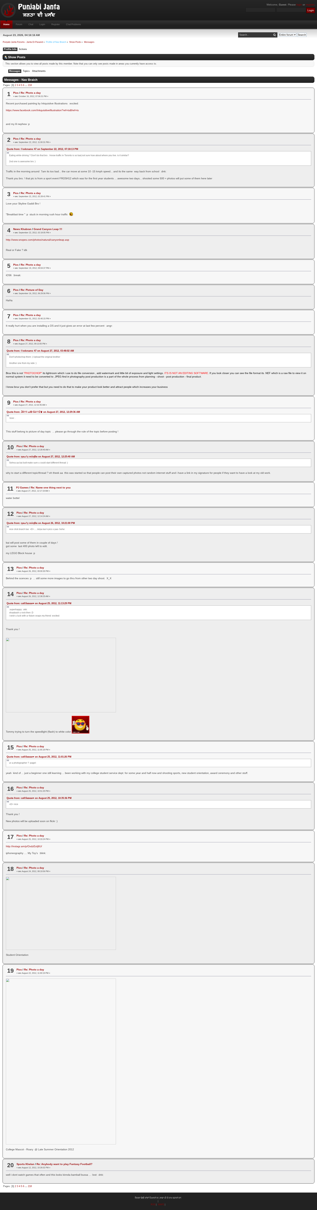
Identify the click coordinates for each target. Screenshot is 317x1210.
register (310, 4)
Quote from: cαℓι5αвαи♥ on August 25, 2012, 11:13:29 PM (39, 603)
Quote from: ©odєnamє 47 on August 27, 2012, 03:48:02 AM (40, 350)
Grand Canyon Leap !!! (48, 229)
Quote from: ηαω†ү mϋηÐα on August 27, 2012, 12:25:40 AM (41, 456)
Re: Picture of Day (32, 289)
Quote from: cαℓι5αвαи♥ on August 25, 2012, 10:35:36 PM (39, 798)
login (299, 4)
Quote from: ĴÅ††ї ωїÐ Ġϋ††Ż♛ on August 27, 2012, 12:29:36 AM (43, 412)
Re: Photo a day (31, 92)
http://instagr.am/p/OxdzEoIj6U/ (24, 846)
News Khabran (22, 229)
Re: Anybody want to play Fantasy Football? (64, 1164)
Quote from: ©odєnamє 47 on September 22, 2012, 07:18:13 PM (42, 149)
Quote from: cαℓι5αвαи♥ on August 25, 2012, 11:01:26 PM (39, 756)
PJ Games (22, 487)
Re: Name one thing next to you (51, 487)
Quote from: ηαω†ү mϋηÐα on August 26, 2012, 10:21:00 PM (41, 523)
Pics (16, 92)
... (26, 85)
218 (30, 85)
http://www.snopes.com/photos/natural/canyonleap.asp (37, 239)
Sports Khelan (25, 1164)
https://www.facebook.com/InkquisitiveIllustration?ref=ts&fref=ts (42, 110)
